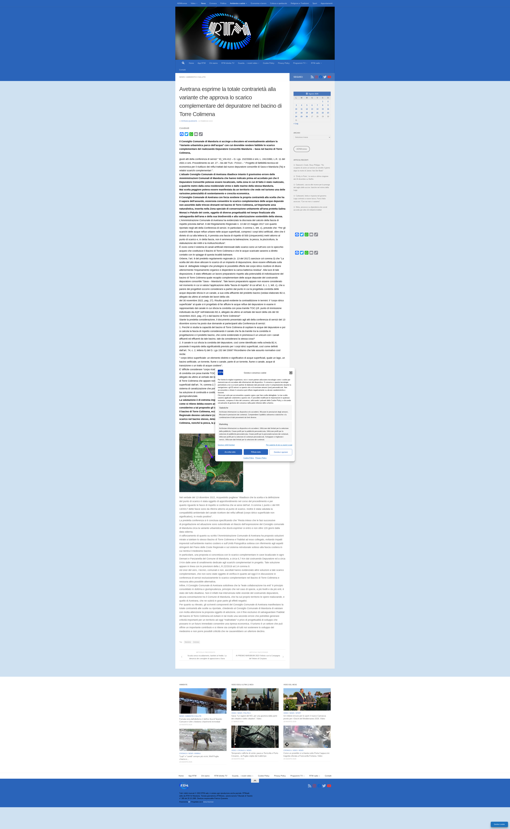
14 (317, 109)
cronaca (183, 753)
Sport (315, 3)
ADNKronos (182, 3)
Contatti (182, 70)
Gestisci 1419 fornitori (226, 445)
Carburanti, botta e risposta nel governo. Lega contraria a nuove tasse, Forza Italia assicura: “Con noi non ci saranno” (310, 198)
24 (296, 117)
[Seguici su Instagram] (316, 76)
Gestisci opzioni (281, 452)
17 (296, 113)
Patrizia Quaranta (189, 121)
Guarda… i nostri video (247, 63)
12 (307, 109)
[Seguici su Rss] (312, 76)
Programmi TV (299, 63)
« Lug (296, 124)
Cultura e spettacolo (278, 3)
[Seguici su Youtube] (329, 76)
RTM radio (315, 63)
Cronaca (213, 3)
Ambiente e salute (237, 3)
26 (307, 117)
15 (323, 109)
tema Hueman (208, 802)
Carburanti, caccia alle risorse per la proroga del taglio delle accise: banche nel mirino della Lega (312, 187)
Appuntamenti (326, 3)
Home (191, 63)
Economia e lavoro (258, 3)
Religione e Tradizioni (300, 3)
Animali (197, 753)
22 (323, 113)
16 (328, 109)
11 (301, 109)
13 (312, 109)
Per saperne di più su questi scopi (279, 445)
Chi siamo (213, 63)
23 (328, 113)
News (203, 3)
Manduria (188, 642)
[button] (291, 372)
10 (296, 109)
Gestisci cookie (499, 824)
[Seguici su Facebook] (320, 76)
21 (317, 113)
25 (301, 117)
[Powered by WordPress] (189, 802)
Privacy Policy (261, 458)
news (182, 77)
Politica (223, 3)
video (233, 713)
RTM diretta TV (227, 63)
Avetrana (196, 642)
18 (301, 113)
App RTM (202, 63)
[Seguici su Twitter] (324, 76)
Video (193, 3)
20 (312, 113)
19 (307, 113)
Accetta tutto (230, 452)
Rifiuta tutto (256, 452)
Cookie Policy (248, 458)
